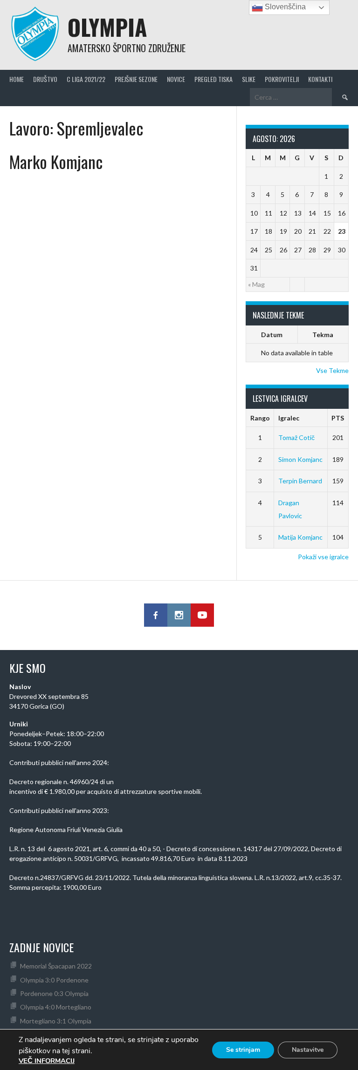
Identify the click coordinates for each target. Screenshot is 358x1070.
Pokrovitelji (282, 79)
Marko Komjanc (56, 161)
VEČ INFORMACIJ (47, 1060)
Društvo (45, 79)
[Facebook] (155, 615)
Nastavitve (308, 1049)
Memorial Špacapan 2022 (56, 966)
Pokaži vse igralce (323, 557)
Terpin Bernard (300, 481)
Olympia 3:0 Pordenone (54, 980)
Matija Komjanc (300, 537)
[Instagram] (179, 615)
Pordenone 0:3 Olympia (54, 993)
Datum (271, 335)
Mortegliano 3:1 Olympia (55, 1021)
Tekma (322, 335)
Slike (248, 79)
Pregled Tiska (213, 79)
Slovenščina (284, 7)
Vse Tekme (332, 370)
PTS (337, 418)
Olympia (107, 26)
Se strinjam (243, 1049)
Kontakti (320, 79)
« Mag (256, 284)
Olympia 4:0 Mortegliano (55, 1007)
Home (16, 79)
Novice (176, 79)
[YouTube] (202, 615)
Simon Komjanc (300, 459)
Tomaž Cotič (296, 437)
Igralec (288, 418)
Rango (260, 418)
